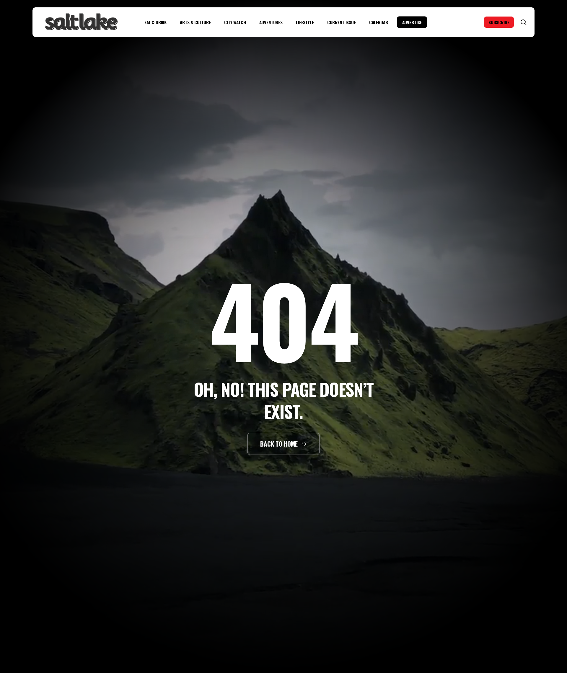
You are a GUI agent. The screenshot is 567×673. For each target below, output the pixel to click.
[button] (283, 443)
